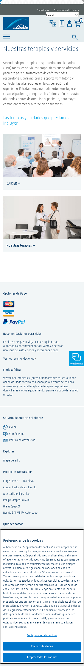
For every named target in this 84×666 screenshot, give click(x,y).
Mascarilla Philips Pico (16, 494)
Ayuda (13, 427)
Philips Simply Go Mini (16, 500)
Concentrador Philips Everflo (19, 487)
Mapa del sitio (11, 460)
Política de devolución (22, 440)
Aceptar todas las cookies (42, 657)
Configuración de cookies (42, 635)
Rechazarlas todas (42, 646)
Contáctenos (43, 10)
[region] (42, 596)
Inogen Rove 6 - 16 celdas (18, 481)
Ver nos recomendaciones (19, 358)
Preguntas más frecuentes (66, 10)
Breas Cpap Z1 (11, 506)
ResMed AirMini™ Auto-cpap (20, 513)
